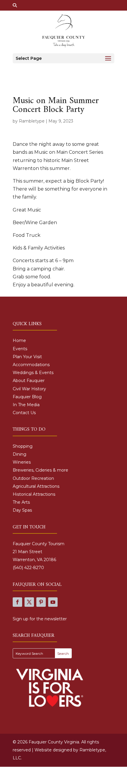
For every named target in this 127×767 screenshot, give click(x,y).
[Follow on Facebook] (17, 602)
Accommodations (31, 364)
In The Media (26, 404)
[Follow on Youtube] (53, 602)
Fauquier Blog (27, 396)
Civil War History (29, 388)
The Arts (21, 502)
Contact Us (24, 412)
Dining (19, 454)
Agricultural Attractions (36, 486)
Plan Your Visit (27, 356)
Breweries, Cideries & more (40, 470)
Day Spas (22, 510)
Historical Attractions (34, 494)
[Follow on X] (29, 602)
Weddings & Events (33, 372)
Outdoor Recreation (33, 478)
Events (20, 348)
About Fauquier (29, 380)
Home (19, 340)
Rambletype (32, 121)
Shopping (22, 446)
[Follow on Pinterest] (41, 602)
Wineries (22, 462)
